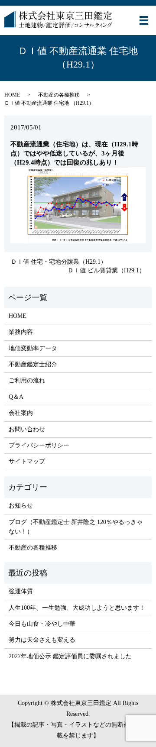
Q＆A (16, 397)
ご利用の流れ (27, 380)
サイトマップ (27, 461)
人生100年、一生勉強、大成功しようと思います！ (77, 608)
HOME (12, 95)
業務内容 (21, 332)
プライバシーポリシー (39, 445)
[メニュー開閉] (144, 20)
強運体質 (21, 591)
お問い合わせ (27, 429)
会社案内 (21, 413)
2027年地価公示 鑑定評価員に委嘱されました (70, 656)
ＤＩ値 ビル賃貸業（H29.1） (106, 270)
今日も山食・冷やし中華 (42, 624)
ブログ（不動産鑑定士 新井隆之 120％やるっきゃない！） (76, 527)
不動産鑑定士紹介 (33, 364)
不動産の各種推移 (59, 95)
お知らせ (21, 505)
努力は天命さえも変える (42, 640)
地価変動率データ (33, 348)
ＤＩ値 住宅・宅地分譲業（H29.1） (59, 262)
